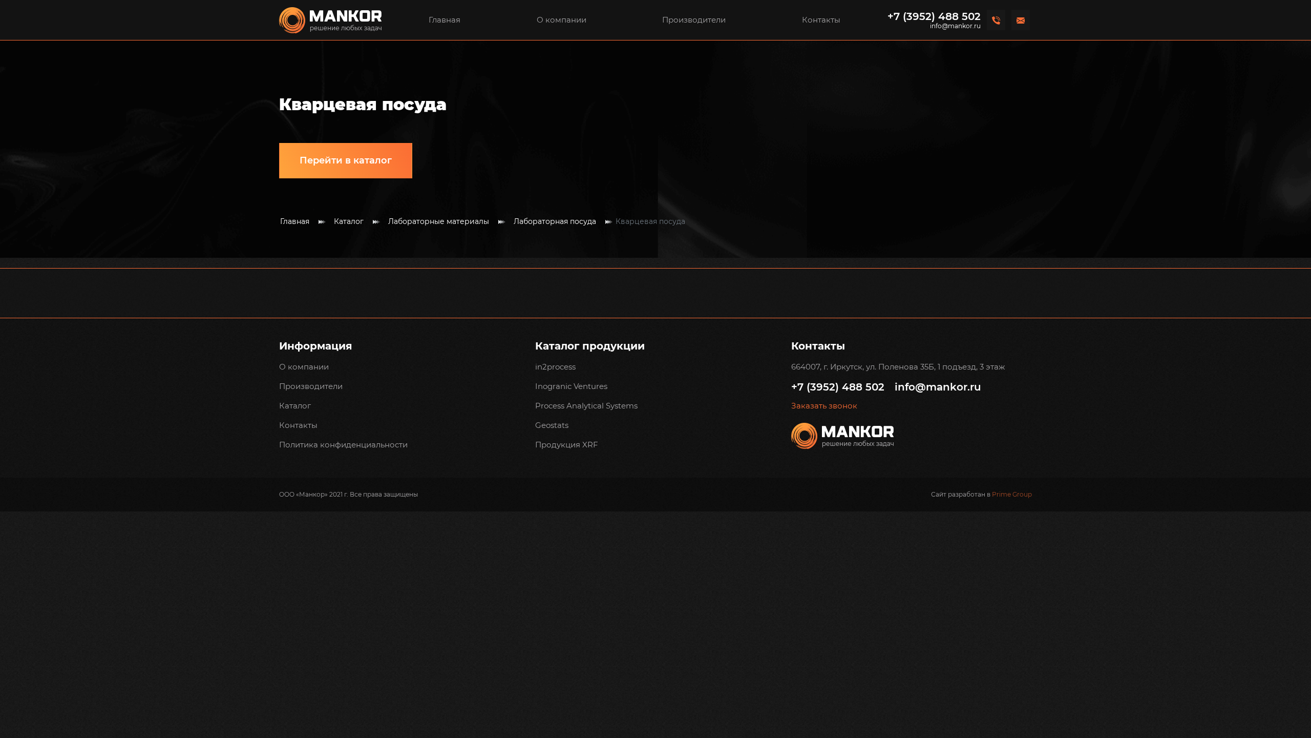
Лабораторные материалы (438, 221)
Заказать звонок (824, 406)
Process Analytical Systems (586, 406)
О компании (561, 20)
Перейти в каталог (346, 160)
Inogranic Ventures (571, 386)
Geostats (551, 425)
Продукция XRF (566, 444)
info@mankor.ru (955, 26)
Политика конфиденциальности (343, 444)
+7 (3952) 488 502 (934, 16)
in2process (555, 367)
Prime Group (1012, 494)
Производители (694, 20)
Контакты (821, 20)
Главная (444, 20)
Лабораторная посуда (555, 221)
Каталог (349, 221)
